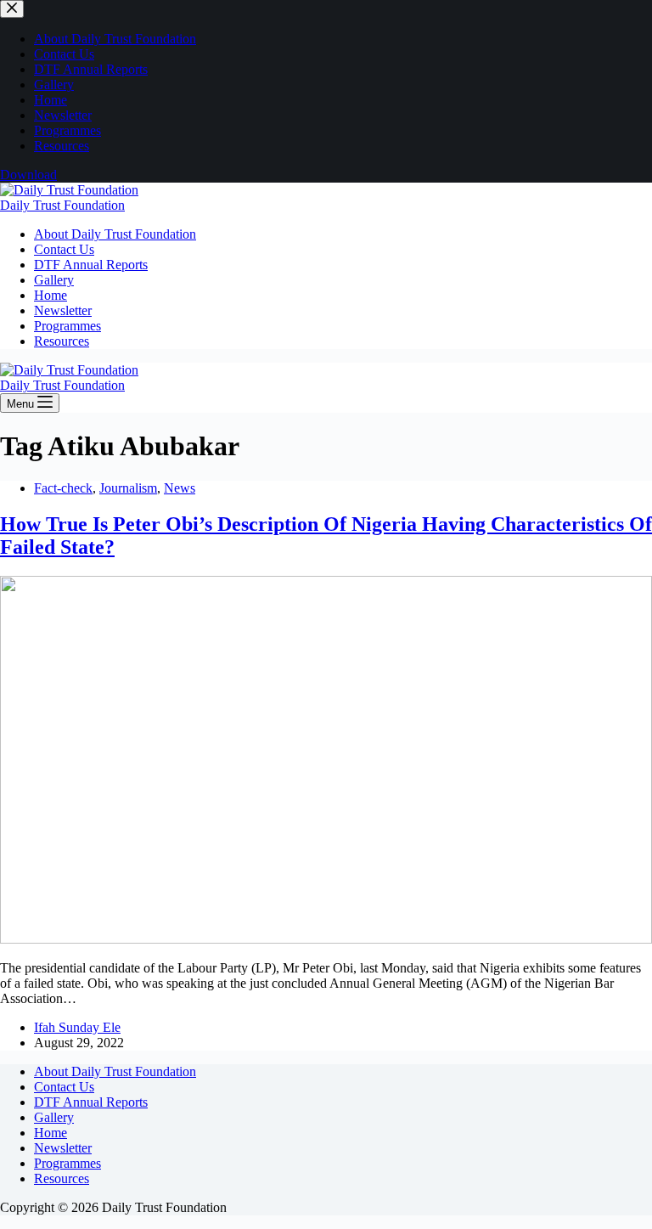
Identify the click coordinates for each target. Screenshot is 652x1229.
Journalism (128, 488)
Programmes (67, 326)
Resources (61, 341)
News (179, 488)
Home (50, 295)
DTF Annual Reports (91, 264)
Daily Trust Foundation (62, 205)
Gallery (54, 280)
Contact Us (64, 249)
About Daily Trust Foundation (115, 234)
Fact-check (63, 488)
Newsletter (63, 310)
